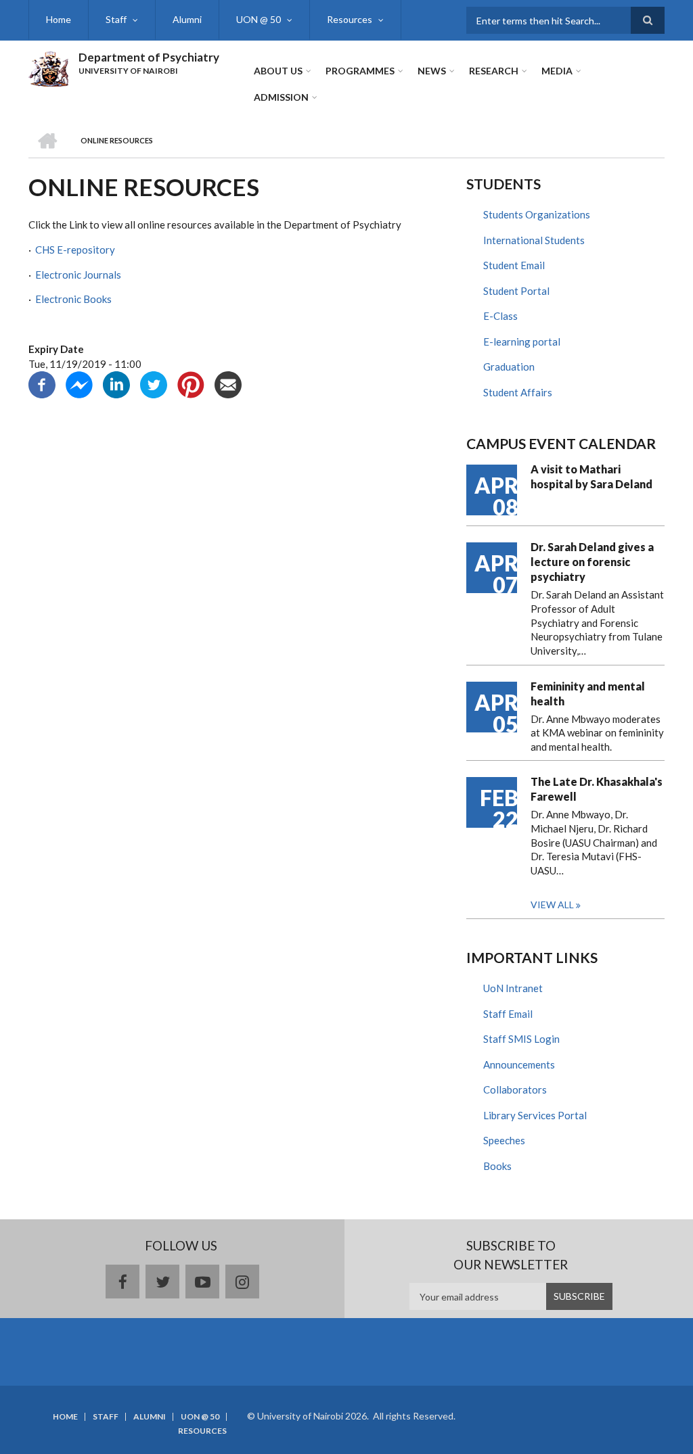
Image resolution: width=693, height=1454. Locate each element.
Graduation (509, 366)
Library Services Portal (535, 1115)
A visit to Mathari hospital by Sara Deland (591, 476)
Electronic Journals (78, 274)
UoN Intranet (513, 988)
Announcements (519, 1064)
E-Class (500, 316)
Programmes (360, 70)
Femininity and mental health (588, 693)
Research (493, 70)
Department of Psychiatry (149, 57)
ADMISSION (281, 97)
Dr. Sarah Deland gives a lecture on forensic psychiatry (592, 561)
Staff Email (508, 1014)
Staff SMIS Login (521, 1039)
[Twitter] (153, 383)
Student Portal (516, 291)
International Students (534, 240)
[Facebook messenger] (79, 383)
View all (552, 904)
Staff (116, 19)
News (432, 70)
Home (58, 19)
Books (497, 1166)
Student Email (514, 265)
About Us (278, 70)
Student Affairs (517, 392)
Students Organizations (536, 214)
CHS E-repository (75, 249)
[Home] (48, 67)
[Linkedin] (116, 383)
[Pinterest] (190, 383)
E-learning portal (521, 341)
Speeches (504, 1140)
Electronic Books (74, 299)
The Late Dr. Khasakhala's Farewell (597, 789)
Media (557, 70)
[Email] (228, 383)
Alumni (187, 19)
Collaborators (515, 1089)
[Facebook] (41, 383)
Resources (349, 19)
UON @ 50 (258, 19)
